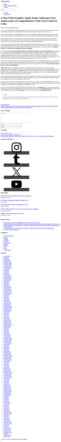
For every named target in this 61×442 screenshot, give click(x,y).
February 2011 (7, 435)
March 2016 (7, 411)
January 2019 (7, 371)
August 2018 (7, 378)
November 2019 (8, 357)
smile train (17, 107)
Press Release (7, 14)
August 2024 (7, 280)
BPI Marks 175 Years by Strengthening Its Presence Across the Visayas (21, 222)
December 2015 (8, 413)
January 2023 (7, 304)
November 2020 (8, 340)
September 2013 (8, 432)
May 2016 (6, 408)
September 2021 (8, 325)
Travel (5, 248)
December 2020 (8, 338)
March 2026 (7, 260)
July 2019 (6, 362)
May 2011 (6, 433)
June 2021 (6, 330)
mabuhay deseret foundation (8, 107)
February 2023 (7, 303)
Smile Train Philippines (26, 107)
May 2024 (6, 283)
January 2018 (7, 388)
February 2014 (7, 428)
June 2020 (6, 347)
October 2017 (7, 392)
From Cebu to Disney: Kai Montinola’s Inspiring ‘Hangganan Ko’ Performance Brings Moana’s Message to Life (32, 224)
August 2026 (7, 256)
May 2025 (6, 273)
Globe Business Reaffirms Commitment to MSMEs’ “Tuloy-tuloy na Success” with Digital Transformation (27, 136)
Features (6, 12)
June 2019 (6, 364)
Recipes (6, 244)
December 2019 (8, 355)
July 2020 (6, 345)
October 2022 (7, 308)
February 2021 (7, 335)
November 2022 (8, 307)
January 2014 (7, 429)
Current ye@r (4, 133)
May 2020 (6, 348)
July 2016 (6, 405)
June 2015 (6, 415)
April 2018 (6, 384)
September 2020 (8, 342)
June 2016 (6, 406)
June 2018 (6, 381)
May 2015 (6, 416)
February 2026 (7, 261)
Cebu (22, 106)
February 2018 (7, 386)
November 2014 (8, 423)
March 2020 (7, 351)
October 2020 (7, 341)
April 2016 (6, 409)
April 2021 (6, 332)
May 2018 (6, 382)
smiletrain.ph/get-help (47, 88)
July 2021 (6, 328)
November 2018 (8, 374)
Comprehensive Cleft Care (42, 106)
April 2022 (6, 317)
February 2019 (7, 369)
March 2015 (7, 419)
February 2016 (7, 412)
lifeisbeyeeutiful (54, 106)
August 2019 (7, 361)
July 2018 (6, 379)
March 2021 (7, 334)
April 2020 (6, 349)
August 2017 (7, 395)
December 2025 (8, 263)
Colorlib (13, 439)
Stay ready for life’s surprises (11, 229)
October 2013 (7, 430)
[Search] (16, 10)
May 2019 (6, 365)
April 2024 (6, 284)
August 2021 (7, 327)
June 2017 (6, 398)
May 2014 (6, 426)
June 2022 (6, 314)
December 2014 (8, 422)
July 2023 (6, 295)
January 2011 (7, 436)
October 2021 (7, 324)
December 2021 (8, 322)
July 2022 (6, 313)
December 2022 (8, 305)
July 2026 (6, 257)
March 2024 (7, 286)
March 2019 (7, 368)
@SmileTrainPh (20, 90)
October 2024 (7, 277)
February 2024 (7, 287)
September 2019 (8, 359)
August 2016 (7, 403)
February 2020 (7, 352)
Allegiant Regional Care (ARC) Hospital (11, 106)
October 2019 (7, 358)
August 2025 (7, 268)
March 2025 (7, 274)
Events (5, 237)
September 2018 (8, 376)
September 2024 (8, 278)
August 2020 (7, 344)
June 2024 (6, 281)
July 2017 (6, 396)
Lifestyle (6, 241)
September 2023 (8, 293)
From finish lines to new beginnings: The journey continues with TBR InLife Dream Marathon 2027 (29, 228)
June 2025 (6, 271)
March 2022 (7, 318)
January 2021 (7, 337)
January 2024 (7, 288)
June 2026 (6, 259)
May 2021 (6, 331)
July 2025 (6, 270)
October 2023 (7, 291)
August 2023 (7, 294)
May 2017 (6, 399)
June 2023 (6, 297)
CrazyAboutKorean (9, 235)
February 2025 (7, 276)
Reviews (6, 245)
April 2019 (6, 367)
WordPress (24, 439)
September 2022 (8, 310)
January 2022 (7, 321)
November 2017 (8, 391)
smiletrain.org (41, 87)
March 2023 (7, 301)
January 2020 (7, 354)
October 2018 (7, 375)
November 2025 (8, 264)
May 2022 (6, 315)
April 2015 (6, 418)
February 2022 (7, 320)
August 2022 (7, 311)
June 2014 (6, 425)
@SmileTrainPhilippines (45, 90)
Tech (5, 247)
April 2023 (6, 300)
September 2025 (8, 267)
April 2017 (6, 401)
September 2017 (8, 394)
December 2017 (8, 389)
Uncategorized (7, 250)
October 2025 (7, 266)
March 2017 (7, 402)
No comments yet (5, 104)
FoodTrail (6, 240)
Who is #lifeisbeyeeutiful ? (10, 5)
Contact (6, 7)
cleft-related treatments (30, 106)
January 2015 (7, 421)
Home (5, 4)
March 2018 (7, 385)
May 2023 (6, 298)
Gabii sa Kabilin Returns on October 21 (11, 134)
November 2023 (8, 290)
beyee (17, 27)
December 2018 (8, 372)
